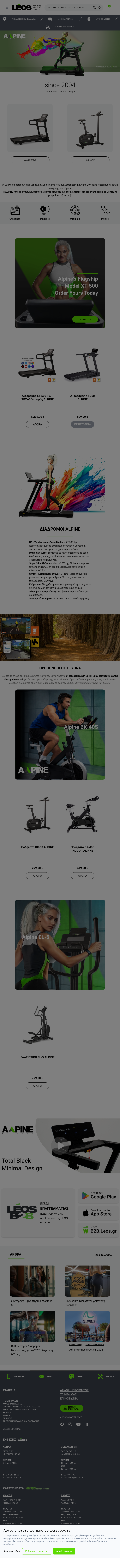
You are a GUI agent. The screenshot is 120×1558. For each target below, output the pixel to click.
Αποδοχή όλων (64, 1551)
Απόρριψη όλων (12, 1551)
